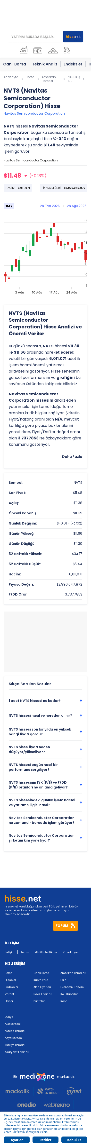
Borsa (9, 973)
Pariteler (39, 1001)
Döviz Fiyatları (42, 994)
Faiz (63, 980)
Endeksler (11, 987)
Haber (9, 1001)
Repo (63, 1001)
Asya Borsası (14, 1038)
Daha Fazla (72, 456)
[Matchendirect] (48, 1091)
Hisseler (10, 980)
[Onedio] (28, 1104)
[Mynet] (74, 1091)
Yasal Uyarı (71, 952)
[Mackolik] (19, 1091)
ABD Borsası (13, 1024)
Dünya (9, 1017)
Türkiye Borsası (15, 1045)
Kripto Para (40, 980)
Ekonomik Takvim (72, 987)
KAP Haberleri (69, 994)
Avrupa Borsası (15, 1031)
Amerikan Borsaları (73, 973)
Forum (25, 952)
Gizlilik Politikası (46, 952)
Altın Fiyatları (42, 987)
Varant (9, 994)
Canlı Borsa (41, 973)
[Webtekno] (57, 1104)
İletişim (10, 952)
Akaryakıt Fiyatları (17, 1052)
